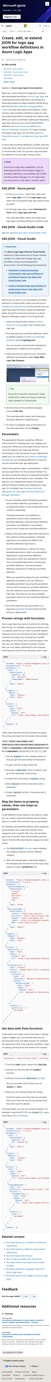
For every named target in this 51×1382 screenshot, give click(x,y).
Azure (12, 31)
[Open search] (40, 26)
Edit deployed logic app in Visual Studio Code (26, 232)
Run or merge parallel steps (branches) (23, 1259)
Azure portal (17, 194)
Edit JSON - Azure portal (13, 69)
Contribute (6, 1375)
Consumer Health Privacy (33, 1375)
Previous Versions (22, 1372)
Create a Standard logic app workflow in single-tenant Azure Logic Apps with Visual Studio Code (27, 289)
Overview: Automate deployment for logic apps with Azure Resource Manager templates (23, 491)
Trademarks (19, 1379)
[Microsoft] (25, 25)
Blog (34, 1372)
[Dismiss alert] (47, 4)
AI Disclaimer (7, 1372)
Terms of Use (7, 1379)
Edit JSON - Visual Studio (13, 75)
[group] (25, 694)
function (21, 848)
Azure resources (21, 126)
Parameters (8, 78)
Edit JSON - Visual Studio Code (16, 72)
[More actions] (47, 31)
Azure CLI (17, 136)
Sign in (46, 26)
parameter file (21, 609)
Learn (4, 31)
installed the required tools (14, 306)
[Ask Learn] (43, 31)
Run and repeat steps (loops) (19, 1255)
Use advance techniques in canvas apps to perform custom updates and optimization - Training (23, 1321)
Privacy (16, 1375)
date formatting (20, 1115)
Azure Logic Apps (24, 31)
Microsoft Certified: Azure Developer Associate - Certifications (21, 1335)
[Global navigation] (2, 26)
